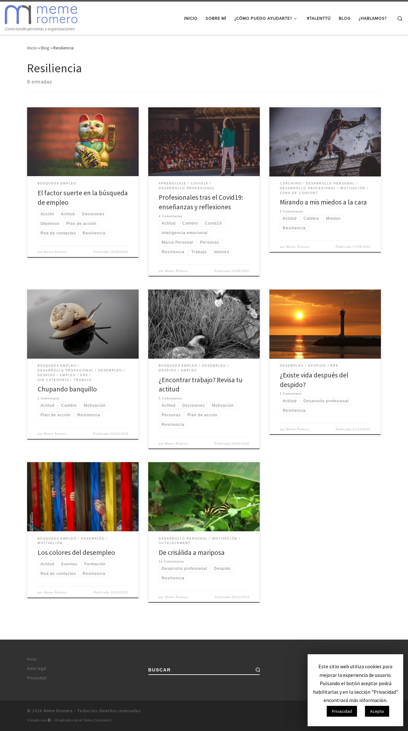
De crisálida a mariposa (192, 552)
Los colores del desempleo (76, 552)
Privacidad (36, 678)
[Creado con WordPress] (49, 720)
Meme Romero (55, 252)
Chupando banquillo (67, 389)
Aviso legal (36, 668)
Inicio (32, 48)
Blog (45, 48)
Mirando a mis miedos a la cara (323, 202)
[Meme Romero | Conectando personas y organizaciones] (41, 13)
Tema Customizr (98, 720)
